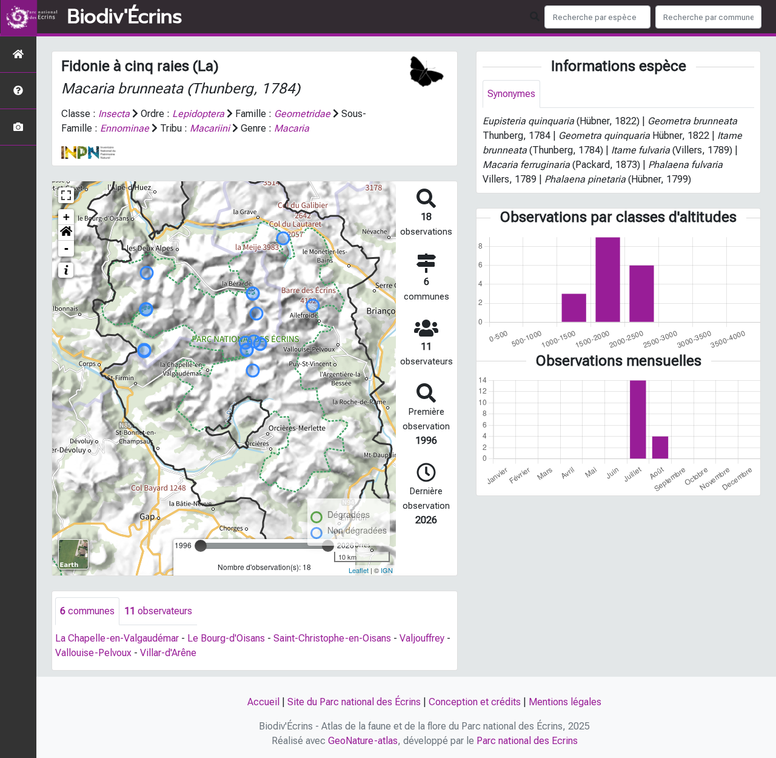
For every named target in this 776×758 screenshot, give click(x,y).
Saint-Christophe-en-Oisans (332, 638)
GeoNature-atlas (363, 740)
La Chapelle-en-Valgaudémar (117, 638)
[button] (66, 233)
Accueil (263, 702)
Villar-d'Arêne (168, 653)
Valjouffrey (422, 638)
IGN (387, 570)
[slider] (201, 546)
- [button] (66, 248)
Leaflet (359, 570)
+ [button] (66, 216)
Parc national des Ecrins (527, 740)
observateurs (158, 611)
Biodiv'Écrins (124, 17)
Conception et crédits (475, 702)
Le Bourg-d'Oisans (226, 638)
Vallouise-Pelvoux (93, 653)
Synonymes (511, 93)
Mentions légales (565, 702)
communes (87, 611)
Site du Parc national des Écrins (354, 702)
